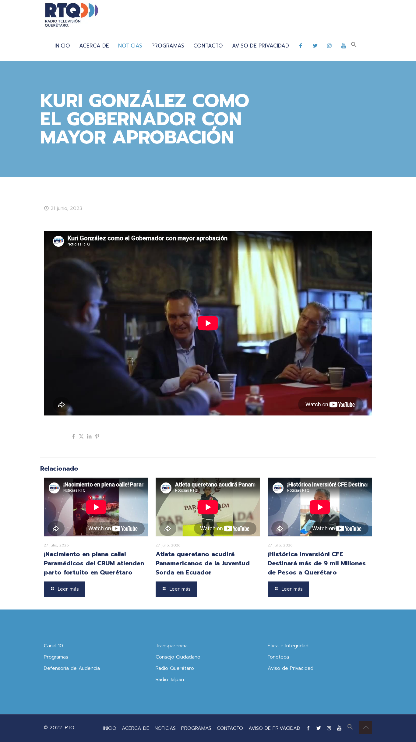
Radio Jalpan (170, 679)
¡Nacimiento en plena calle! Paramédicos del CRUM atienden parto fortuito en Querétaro (94, 563)
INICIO (109, 728)
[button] (354, 45)
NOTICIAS (165, 728)
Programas (56, 657)
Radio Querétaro (175, 668)
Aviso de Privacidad (290, 668)
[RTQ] (71, 15)
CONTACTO (230, 728)
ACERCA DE (135, 728)
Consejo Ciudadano (178, 657)
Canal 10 (53, 645)
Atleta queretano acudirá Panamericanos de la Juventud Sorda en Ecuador (203, 563)
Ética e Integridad (288, 645)
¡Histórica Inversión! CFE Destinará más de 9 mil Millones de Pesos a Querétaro (317, 563)
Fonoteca (278, 657)
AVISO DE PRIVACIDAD (274, 728)
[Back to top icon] (365, 727)
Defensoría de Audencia (72, 668)
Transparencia (172, 645)
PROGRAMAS (196, 728)
